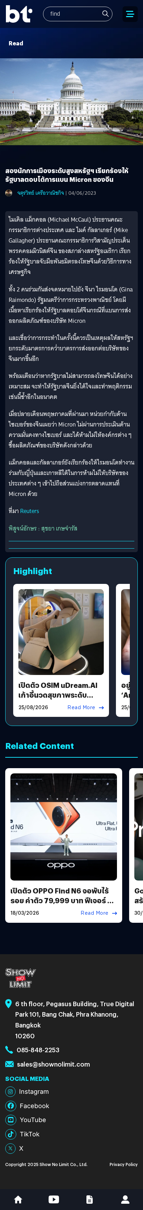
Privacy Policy (124, 1164)
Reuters (29, 511)
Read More (81, 707)
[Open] (130, 14)
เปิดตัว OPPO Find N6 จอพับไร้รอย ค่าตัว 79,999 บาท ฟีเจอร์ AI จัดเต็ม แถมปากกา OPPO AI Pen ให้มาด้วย (62, 905)
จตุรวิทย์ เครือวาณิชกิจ (40, 193)
